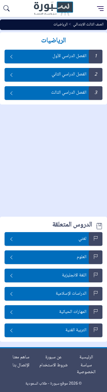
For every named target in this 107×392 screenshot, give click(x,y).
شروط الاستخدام (53, 365)
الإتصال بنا (21, 365)
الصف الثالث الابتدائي (88, 24)
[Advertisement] (53, 160)
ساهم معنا (21, 357)
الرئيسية (86, 357)
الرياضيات (60, 24)
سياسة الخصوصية (86, 368)
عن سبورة (53, 357)
